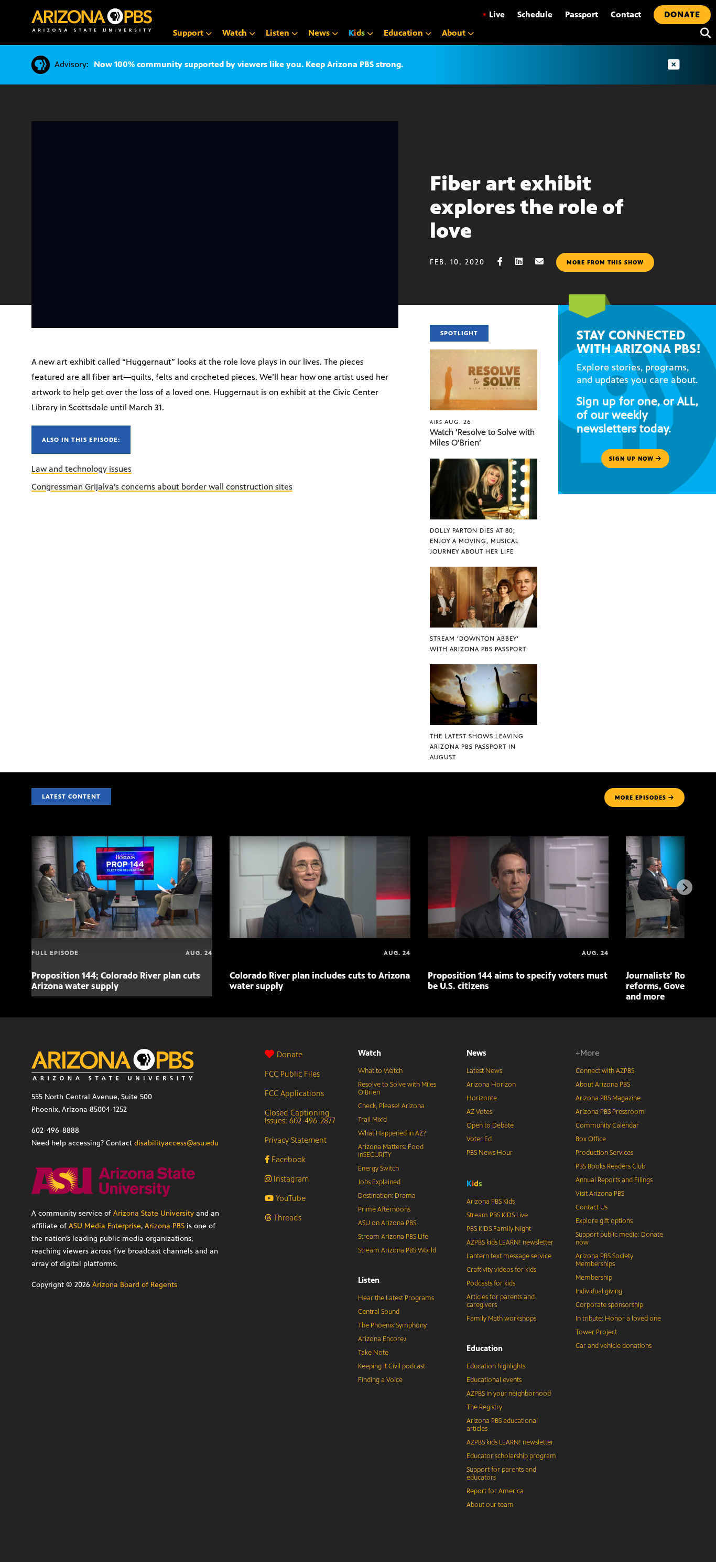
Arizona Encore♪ (382, 1339)
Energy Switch (378, 1168)
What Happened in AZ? (392, 1133)
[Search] (703, 33)
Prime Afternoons (384, 1209)
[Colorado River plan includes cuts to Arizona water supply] (320, 842)
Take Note (373, 1352)
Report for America (495, 1491)
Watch (369, 1053)
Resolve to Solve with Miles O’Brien (397, 1088)
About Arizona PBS (603, 1084)
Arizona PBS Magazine (608, 1098)
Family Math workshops (501, 1318)
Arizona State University (153, 1213)
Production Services (604, 1153)
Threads (286, 1218)
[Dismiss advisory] (673, 65)
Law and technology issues (81, 469)
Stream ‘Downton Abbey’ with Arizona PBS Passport (478, 644)
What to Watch (380, 1071)
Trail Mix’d (372, 1119)
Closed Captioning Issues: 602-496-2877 (300, 1116)
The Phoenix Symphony (392, 1325)
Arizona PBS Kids (491, 1201)
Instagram (290, 1179)
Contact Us (591, 1207)
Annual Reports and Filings (614, 1180)
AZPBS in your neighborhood (509, 1393)
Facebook (287, 1159)
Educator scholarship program (511, 1456)
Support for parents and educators (501, 1473)
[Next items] (684, 887)
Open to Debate (490, 1125)
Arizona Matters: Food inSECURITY (391, 1151)
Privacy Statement (296, 1140)
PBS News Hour (490, 1153)
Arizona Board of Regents (134, 1284)
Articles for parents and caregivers (501, 1301)
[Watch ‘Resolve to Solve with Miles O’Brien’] (484, 355)
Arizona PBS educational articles (502, 1425)
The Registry (484, 1407)
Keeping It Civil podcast (391, 1366)
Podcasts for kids (491, 1283)
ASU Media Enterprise (105, 1225)
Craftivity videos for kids (501, 1270)
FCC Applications (294, 1093)
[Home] (91, 20)
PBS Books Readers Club (610, 1166)
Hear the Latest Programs (396, 1298)
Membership (594, 1277)
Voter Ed (479, 1139)
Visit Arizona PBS (600, 1193)
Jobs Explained (379, 1182)
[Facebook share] (505, 262)
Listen (368, 1280)
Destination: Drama (387, 1196)
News (476, 1053)
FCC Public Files (292, 1074)
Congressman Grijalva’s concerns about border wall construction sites (161, 487)
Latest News (484, 1071)
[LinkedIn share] (524, 262)
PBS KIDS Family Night (499, 1229)
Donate (289, 1054)
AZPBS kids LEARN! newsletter (510, 1242)
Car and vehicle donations (614, 1346)
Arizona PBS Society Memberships (604, 1260)
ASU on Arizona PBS (387, 1223)
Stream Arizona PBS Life (393, 1236)
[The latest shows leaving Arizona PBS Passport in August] (484, 670)
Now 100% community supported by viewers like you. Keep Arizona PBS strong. (248, 64)
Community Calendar (607, 1125)
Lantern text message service (509, 1256)
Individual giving (599, 1291)
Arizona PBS (165, 1225)
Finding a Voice (380, 1380)
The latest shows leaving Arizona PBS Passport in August (477, 746)
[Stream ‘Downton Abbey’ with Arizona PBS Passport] (484, 572)
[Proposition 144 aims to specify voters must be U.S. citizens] (518, 842)
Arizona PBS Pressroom (610, 1112)
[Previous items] (31, 887)
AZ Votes (479, 1112)
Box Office (591, 1139)
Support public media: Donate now (619, 1238)
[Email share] (544, 262)
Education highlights (496, 1366)
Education (485, 1348)
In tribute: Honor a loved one (618, 1318)
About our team (490, 1505)
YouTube (290, 1198)
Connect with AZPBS (605, 1071)
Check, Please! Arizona (391, 1106)
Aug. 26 (450, 422)
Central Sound (378, 1312)
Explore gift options (604, 1221)
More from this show (605, 262)
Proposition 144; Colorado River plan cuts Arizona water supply (115, 980)
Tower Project (596, 1332)
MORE (640, 797)
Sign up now (632, 458)
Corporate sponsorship (609, 1305)
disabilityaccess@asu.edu (176, 1143)
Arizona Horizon (491, 1084)
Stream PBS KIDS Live (497, 1215)
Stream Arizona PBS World (397, 1250)
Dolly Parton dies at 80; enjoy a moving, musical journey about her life (474, 541)
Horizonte (482, 1098)
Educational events (494, 1380)
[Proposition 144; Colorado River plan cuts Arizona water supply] (121, 842)
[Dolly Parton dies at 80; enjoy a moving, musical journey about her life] (484, 464)
